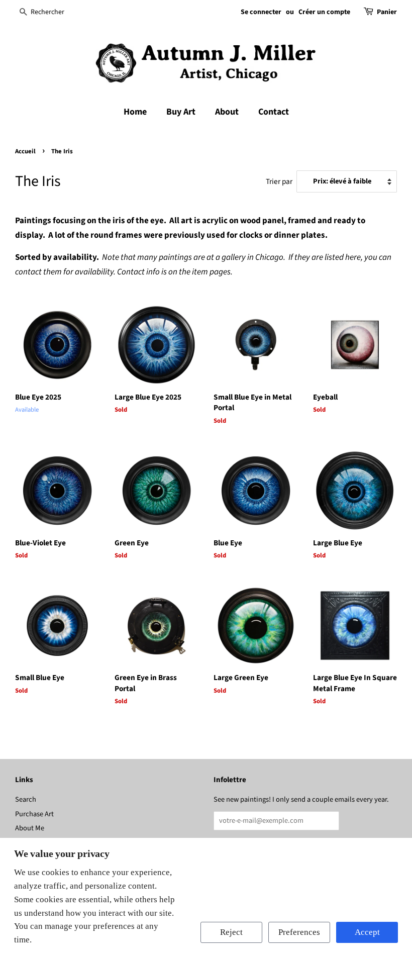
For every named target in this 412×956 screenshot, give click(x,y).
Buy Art (180, 112)
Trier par (279, 181)
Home (135, 112)
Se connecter (261, 12)
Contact (273, 112)
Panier (387, 12)
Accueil (25, 151)
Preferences (299, 932)
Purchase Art (34, 814)
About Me (29, 828)
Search (25, 799)
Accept (367, 932)
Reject (231, 932)
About (227, 112)
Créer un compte (324, 12)
